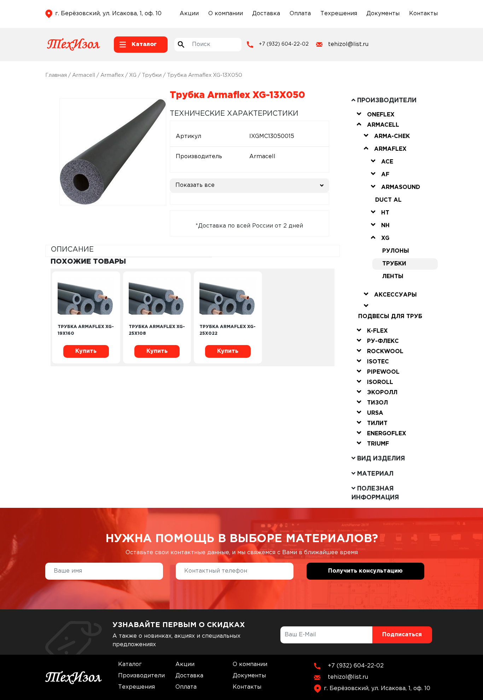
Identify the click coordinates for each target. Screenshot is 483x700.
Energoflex (386, 433)
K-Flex (377, 331)
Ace (387, 162)
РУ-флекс (383, 341)
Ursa (375, 413)
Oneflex (381, 114)
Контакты (423, 13)
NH (385, 225)
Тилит (377, 423)
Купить (86, 351)
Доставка (266, 13)
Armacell (83, 75)
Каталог (130, 664)
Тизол (377, 403)
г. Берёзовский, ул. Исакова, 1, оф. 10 (108, 13)
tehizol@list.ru (348, 44)
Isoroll (380, 382)
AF (385, 174)
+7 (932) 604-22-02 (284, 44)
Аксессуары (395, 295)
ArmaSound (400, 187)
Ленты (392, 276)
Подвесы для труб (390, 316)
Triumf (378, 444)
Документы (383, 13)
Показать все (195, 185)
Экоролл (382, 392)
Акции (189, 13)
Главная (56, 75)
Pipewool (383, 372)
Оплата (300, 13)
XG (132, 75)
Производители (141, 675)
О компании (225, 13)
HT (385, 213)
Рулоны (395, 251)
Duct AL (388, 200)
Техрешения (338, 13)
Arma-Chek (392, 136)
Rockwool (385, 351)
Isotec (378, 362)
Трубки (152, 75)
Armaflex (112, 75)
